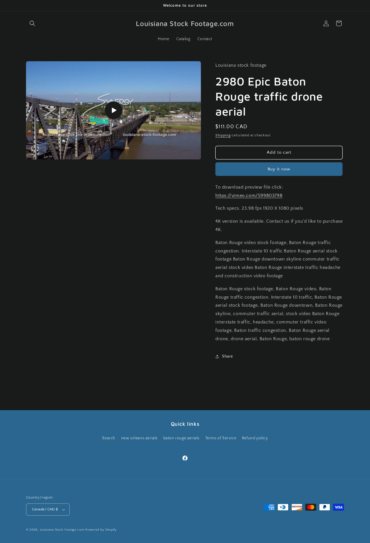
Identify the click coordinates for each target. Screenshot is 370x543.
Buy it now (279, 169)
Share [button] (227, 356)
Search (108, 438)
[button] (32, 23)
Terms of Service (220, 438)
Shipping (223, 135)
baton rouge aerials (181, 438)
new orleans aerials (139, 438)
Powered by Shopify (101, 529)
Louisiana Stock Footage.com (62, 529)
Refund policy (255, 438)
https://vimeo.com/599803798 (248, 195)
